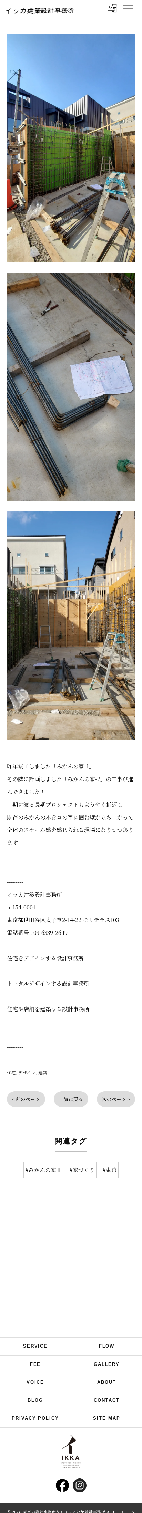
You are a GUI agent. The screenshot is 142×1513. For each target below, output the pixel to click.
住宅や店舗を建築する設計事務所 (48, 1009)
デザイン (27, 1072)
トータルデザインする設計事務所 (48, 983)
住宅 (11, 1072)
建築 (42, 1072)
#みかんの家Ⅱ (43, 1170)
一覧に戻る (71, 1098)
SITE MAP (106, 1418)
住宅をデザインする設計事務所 (45, 958)
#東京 (109, 1170)
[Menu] (127, 7)
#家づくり (82, 1170)
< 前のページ (26, 1098)
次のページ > (116, 1098)
